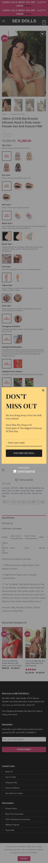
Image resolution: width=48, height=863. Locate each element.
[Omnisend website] (24, 470)
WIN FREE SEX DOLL (24, 453)
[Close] (43, 390)
